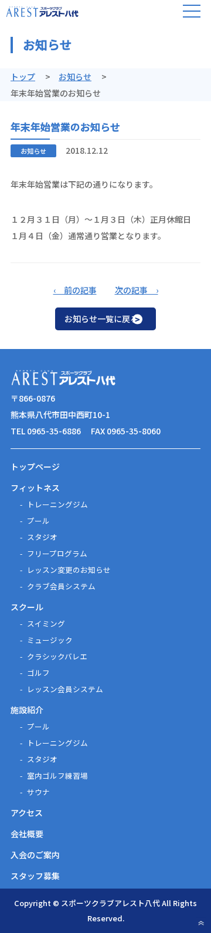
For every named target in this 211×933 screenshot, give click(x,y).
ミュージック (50, 639)
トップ (23, 76)
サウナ (38, 791)
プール (38, 520)
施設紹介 (27, 710)
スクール (27, 607)
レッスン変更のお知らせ (69, 569)
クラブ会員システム (61, 586)
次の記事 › (136, 290)
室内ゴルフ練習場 (57, 775)
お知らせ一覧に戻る (101, 318)
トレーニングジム (57, 504)
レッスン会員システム (65, 688)
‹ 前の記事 (75, 290)
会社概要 (27, 833)
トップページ (35, 466)
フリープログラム (57, 553)
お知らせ (75, 76)
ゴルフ (38, 672)
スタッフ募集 (35, 876)
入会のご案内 (35, 855)
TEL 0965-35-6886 (46, 431)
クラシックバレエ (57, 656)
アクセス (27, 812)
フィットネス (35, 487)
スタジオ (42, 536)
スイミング (46, 623)
